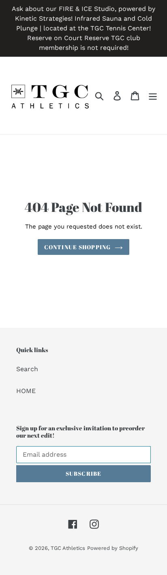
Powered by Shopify (112, 548)
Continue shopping (77, 247)
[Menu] (153, 95)
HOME (26, 391)
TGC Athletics (68, 548)
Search (27, 369)
